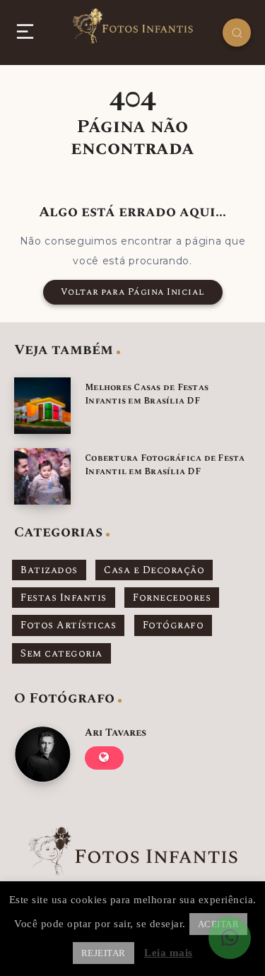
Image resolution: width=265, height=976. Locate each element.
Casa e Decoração (154, 570)
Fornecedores (172, 597)
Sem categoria (61, 653)
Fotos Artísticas (68, 625)
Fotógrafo (173, 625)
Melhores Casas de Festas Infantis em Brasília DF (146, 394)
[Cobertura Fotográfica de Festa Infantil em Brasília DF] (42, 476)
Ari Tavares (115, 732)
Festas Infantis (63, 597)
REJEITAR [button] (103, 953)
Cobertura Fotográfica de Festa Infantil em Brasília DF (165, 465)
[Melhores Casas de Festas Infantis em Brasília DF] (42, 405)
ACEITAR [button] (219, 924)
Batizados (49, 570)
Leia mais (168, 952)
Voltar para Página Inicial (133, 292)
